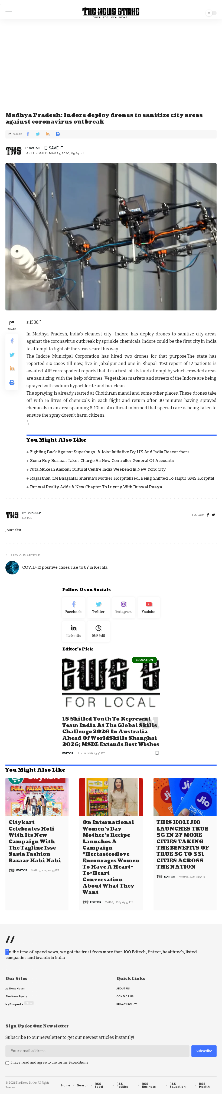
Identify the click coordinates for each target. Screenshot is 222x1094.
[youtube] (148, 608)
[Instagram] (123, 608)
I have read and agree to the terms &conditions (49, 1062)
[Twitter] (98, 608)
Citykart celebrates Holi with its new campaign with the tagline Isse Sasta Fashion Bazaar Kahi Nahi (35, 841)
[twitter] (213, 515)
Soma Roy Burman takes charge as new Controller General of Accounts (102, 460)
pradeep (34, 512)
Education (144, 659)
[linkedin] (73, 632)
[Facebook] (207, 515)
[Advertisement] (111, 59)
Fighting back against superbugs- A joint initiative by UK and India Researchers (110, 452)
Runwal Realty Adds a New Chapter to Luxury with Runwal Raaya (96, 487)
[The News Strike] (111, 13)
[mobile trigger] (10, 13)
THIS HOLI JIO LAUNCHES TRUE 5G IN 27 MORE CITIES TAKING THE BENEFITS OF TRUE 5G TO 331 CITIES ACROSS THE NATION (182, 844)
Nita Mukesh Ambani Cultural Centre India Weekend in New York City (98, 469)
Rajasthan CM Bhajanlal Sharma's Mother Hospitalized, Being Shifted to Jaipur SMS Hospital (122, 478)
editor (34, 147)
